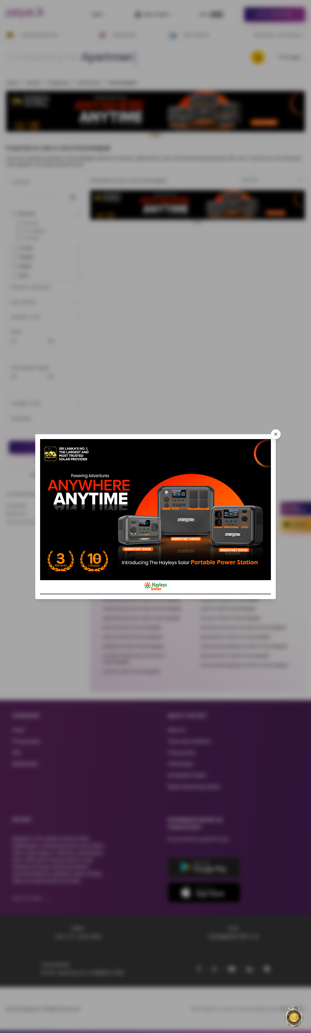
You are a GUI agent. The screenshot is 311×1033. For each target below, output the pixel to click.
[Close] (276, 434)
